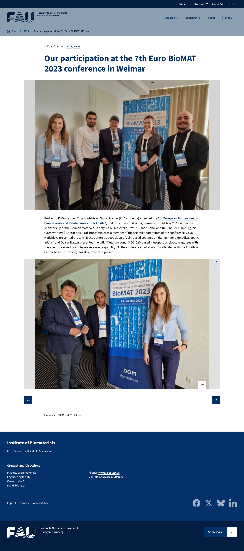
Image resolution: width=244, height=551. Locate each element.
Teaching (191, 18)
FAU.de (183, 4)
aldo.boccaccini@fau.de (109, 477)
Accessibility (40, 503)
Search (215, 4)
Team (211, 18)
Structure (199, 4)
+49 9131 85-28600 (108, 473)
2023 (69, 46)
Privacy (24, 503)
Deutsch (231, 4)
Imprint (11, 503)
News (76, 46)
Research (169, 18)
